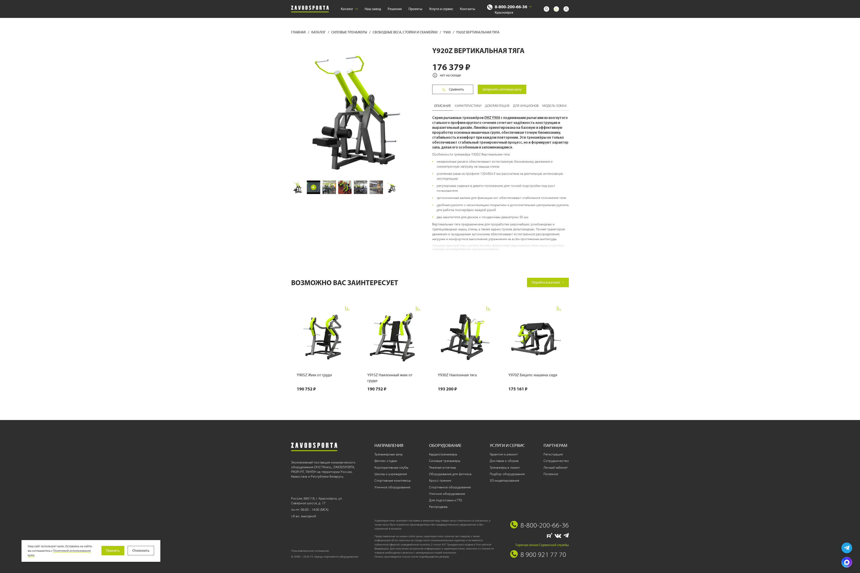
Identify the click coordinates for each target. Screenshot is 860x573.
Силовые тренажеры (349, 32)
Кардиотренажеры (443, 454)
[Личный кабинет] (566, 9)
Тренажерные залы (388, 454)
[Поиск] (546, 9)
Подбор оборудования (507, 474)
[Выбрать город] (530, 6)
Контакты (467, 9)
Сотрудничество (556, 461)
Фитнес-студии (385, 461)
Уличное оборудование (392, 487)
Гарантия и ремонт (504, 454)
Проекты (415, 9)
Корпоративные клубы (391, 467)
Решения (395, 9)
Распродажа (438, 506)
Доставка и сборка (504, 461)
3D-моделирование (504, 480)
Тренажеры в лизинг (505, 467)
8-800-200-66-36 (511, 6)
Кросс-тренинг (440, 480)
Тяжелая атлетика (442, 467)
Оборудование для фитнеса (450, 474)
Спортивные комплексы (392, 480)
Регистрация (553, 454)
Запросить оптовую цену (502, 89)
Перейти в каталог (546, 282)
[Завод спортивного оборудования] (310, 9)
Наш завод (373, 9)
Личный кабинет (556, 467)
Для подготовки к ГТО (445, 500)
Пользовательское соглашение (310, 550)
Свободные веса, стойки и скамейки (405, 32)
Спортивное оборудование (450, 487)
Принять (113, 550)
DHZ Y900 (492, 117)
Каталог (347, 9)
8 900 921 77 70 (543, 554)
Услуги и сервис (441, 9)
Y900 (447, 32)
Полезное (551, 474)
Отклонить (140, 550)
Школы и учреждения (390, 474)
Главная (298, 32)
